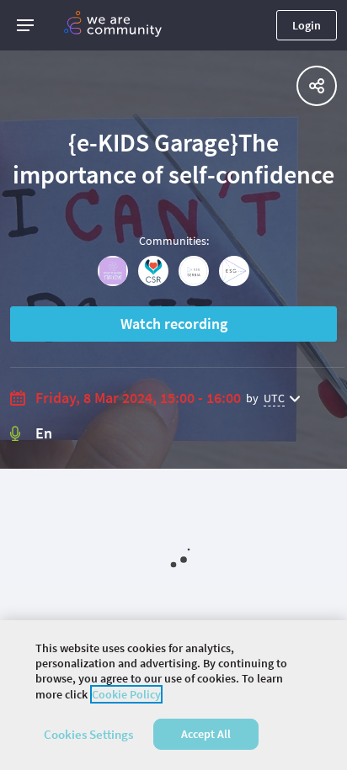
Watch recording (173, 323)
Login (306, 25)
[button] (25, 25)
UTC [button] (274, 398)
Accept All (206, 733)
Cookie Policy (126, 694)
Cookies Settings (88, 734)
